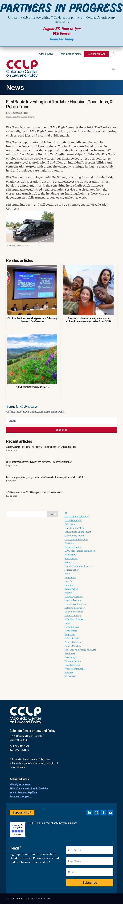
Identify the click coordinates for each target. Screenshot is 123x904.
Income (68, 592)
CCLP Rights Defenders (77, 516)
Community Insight (75, 535)
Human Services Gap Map (23, 792)
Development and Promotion (80, 550)
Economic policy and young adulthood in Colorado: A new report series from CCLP (45, 477)
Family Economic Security (78, 566)
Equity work (71, 558)
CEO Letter (70, 524)
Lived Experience (74, 611)
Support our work (97, 54)
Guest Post (70, 577)
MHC (12, 112)
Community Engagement (78, 531)
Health (68, 581)
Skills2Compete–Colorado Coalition (29, 788)
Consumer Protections (76, 539)
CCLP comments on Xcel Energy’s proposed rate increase (34, 492)
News (15, 87)
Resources (70, 653)
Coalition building (74, 528)
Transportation (73, 661)
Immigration (71, 588)
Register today (62, 39)
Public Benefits (73, 638)
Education (70, 554)
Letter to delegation (75, 607)
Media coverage (73, 615)
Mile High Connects (16, 116)
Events (68, 562)
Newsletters (71, 630)
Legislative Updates (75, 604)
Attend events (46, 54)
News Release (72, 626)
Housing (69, 585)
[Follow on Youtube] (110, 812)
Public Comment (73, 642)
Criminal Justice (73, 547)
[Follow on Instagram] (96, 812)
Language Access (74, 596)
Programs (70, 634)
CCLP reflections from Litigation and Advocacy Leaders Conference (39, 462)
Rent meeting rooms (70, 54)
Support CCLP (22, 812)
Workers (69, 672)
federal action (72, 569)
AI (66, 512)
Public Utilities (73, 645)
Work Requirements (75, 668)
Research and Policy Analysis (80, 649)
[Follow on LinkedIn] (89, 812)
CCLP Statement (73, 520)
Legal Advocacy (73, 600)
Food (67, 573)
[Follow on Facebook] (103, 812)
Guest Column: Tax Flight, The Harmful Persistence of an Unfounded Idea (41, 446)
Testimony (70, 657)
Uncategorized (72, 664)
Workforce (70, 676)
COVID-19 (69, 543)
